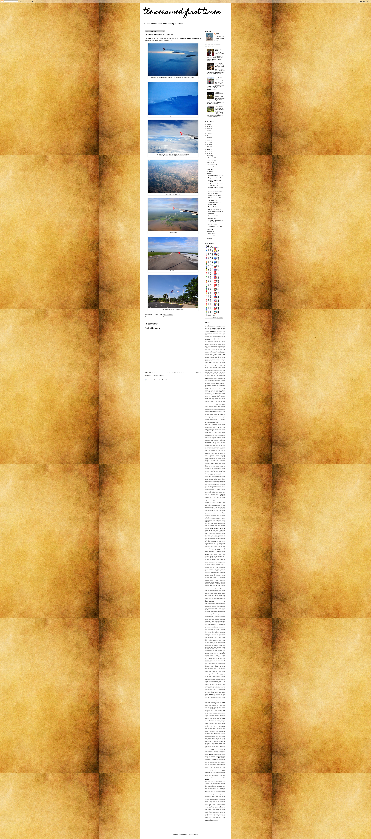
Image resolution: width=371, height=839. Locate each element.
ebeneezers (208, 447)
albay (215, 329)
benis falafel (222, 364)
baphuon (218, 359)
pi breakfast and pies (216, 658)
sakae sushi (222, 692)
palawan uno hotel (220, 639)
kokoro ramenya (209, 551)
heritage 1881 (215, 492)
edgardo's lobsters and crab (211, 448)
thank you (219, 759)
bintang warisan (209, 372)
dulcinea (223, 443)
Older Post (198, 372)
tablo (215, 746)
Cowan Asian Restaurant (214, 209)
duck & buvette (216, 443)
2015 (208, 147)
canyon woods (221, 399)
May (209, 173)
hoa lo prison (221, 497)
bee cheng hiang (220, 362)
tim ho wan (220, 769)
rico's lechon (216, 684)
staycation (222, 726)
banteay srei (208, 359)
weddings (210, 801)
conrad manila (209, 419)
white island (216, 802)
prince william (212, 669)
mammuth (184, 834)
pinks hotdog (221, 660)
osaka (211, 637)
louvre (206, 574)
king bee (221, 548)
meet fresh (208, 605)
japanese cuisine (219, 528)
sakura (206, 694)
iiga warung (211, 518)
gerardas (216, 471)
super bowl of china (213, 736)
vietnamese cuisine (209, 796)
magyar (223, 578)
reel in (223, 681)
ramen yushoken (214, 678)
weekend (222, 801)
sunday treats (213, 733)
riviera (221, 684)
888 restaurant (218, 325)
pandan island (217, 642)
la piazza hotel (215, 559)
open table (218, 635)
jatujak (206, 530)
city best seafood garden (211, 414)
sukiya (217, 730)
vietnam (222, 793)
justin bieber (211, 535)
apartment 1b (208, 337)
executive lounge (209, 456)
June (209, 171)
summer (222, 730)
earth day (207, 445)
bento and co (208, 365)
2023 (208, 128)
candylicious (222, 398)
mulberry (218, 617)
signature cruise (221, 707)
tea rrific (220, 752)
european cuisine (214, 455)
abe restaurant (208, 326)
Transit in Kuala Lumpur (214, 207)
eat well (223, 445)
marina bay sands (213, 595)
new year (216, 624)
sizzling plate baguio (219, 712)
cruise (217, 427)
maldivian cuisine (220, 583)
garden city (210, 468)
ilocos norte (222, 518)
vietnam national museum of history (215, 794)
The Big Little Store (213, 224)
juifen (206, 535)
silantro (206, 708)
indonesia (208, 521)
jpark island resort (215, 533)
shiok (210, 705)
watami (216, 799)
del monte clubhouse (211, 437)
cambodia (155, 316)
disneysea (207, 442)
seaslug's (222, 700)
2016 (208, 144)
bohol (212, 375)
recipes (223, 679)
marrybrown (216, 598)
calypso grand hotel (220, 394)
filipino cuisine (210, 460)
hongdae (207, 502)
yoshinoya (220, 814)
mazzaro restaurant (209, 603)
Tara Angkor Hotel (213, 193)
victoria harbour (215, 793)
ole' (216, 634)
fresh (220, 463)
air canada (217, 328)
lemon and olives (217, 567)
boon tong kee (221, 377)
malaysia (217, 582)
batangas (207, 360)
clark (206, 416)
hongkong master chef (210, 503)
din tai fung (213, 440)
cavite (206, 404)
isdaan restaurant (215, 523)
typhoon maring (216, 783)
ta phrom (219, 744)
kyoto (216, 557)
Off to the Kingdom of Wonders (216, 198)
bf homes (218, 367)
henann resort (221, 491)
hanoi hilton (219, 486)
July (209, 169)
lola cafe (210, 572)
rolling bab (222, 686)
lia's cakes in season (220, 569)
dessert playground (220, 439)
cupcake (207, 429)
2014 (208, 149)
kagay (219, 536)
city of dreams (221, 414)
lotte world (222, 572)
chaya (213, 406)
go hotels (222, 473)
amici (206, 333)
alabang (211, 329)
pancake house (218, 640)
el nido (212, 450)
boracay (207, 378)
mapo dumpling (216, 591)
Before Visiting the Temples (215, 191)
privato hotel (208, 671)
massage (210, 600)
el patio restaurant (217, 451)
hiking (212, 495)
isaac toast (207, 523)
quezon (221, 674)
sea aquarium (216, 699)
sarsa (220, 697)
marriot (206, 598)
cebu (217, 404)
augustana (214, 344)
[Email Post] (161, 314)
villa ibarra (213, 797)
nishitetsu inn (210, 627)
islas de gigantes (209, 525)
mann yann (210, 591)
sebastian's (207, 702)
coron (219, 421)
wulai (217, 809)
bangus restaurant (209, 357)
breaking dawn (208, 381)
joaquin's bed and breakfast (218, 531)
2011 (208, 156)
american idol (221, 331)
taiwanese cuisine (213, 748)
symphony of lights (209, 743)
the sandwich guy (220, 767)
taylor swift (216, 752)
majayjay (207, 580)
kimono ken (222, 546)
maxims (216, 601)
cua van (222, 427)
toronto (206, 775)
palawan (213, 639)
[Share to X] (168, 315)
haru (210, 487)
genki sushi (219, 469)
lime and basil (213, 570)
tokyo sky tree (214, 772)
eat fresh (218, 445)
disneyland (222, 440)
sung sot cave (221, 733)
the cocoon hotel (212, 762)
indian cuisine (221, 520)
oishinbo (223, 630)
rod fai (217, 686)
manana (207, 588)
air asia (150, 316)
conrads (215, 419)
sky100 (206, 713)
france (208, 463)
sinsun (211, 712)
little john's (219, 570)
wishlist (223, 806)
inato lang (215, 520)
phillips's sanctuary (209, 656)
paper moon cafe (209, 645)
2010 (208, 239)
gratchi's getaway (213, 479)
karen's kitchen (213, 539)
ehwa (223, 448)
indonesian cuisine (215, 521)
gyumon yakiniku (212, 482)
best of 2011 (219, 365)
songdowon (214, 716)
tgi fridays (215, 757)
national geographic (220, 622)
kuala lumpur (221, 556)
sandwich (207, 697)
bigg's (218, 370)
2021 (208, 133)
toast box (212, 770)
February (210, 233)
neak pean (207, 624)
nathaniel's (211, 622)
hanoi (214, 486)
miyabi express (212, 613)
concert (216, 417)
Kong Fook (211, 213)
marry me (211, 598)
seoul (223, 702)
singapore (212, 708)
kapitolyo (207, 539)
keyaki (213, 543)
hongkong (213, 502)
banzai (213, 359)
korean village (218, 554)
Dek (217, 33)
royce (212, 690)
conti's (215, 421)
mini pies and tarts (216, 609)
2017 (208, 142)
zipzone (219, 819)
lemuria (210, 569)
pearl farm (217, 650)
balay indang (213, 354)
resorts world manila (214, 682)
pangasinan (212, 643)
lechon (221, 565)
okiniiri (213, 632)
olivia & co (207, 635)
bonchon (214, 377)
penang (210, 652)
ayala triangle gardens (214, 346)
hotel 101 (211, 507)
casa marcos (208, 403)
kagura (223, 536)
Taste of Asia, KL (212, 204)
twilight (220, 781)
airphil (206, 329)
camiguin (214, 396)
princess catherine (220, 669)
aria (221, 339)
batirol (211, 360)
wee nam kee (216, 801)
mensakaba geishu (216, 605)
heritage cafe (222, 492)
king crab (210, 549)
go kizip (207, 474)
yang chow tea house (214, 812)
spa (210, 720)
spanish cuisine (221, 720)
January (210, 236)
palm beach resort (209, 640)
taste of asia (219, 751)
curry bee (220, 429)
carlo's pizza (212, 401)
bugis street (214, 385)
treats (222, 777)
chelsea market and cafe (218, 407)
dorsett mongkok (221, 442)
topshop (223, 774)
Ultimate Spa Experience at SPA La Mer (219, 94)
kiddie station (214, 546)
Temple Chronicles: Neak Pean (216, 175)
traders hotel (219, 775)
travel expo (216, 777)
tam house (220, 748)
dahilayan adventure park (218, 430)
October (210, 162)
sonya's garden (221, 716)
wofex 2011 (211, 807)
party (219, 648)
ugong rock (214, 784)
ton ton (223, 772)
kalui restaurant (209, 538)
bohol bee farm (217, 375)
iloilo (211, 520)
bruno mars (207, 383)
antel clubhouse (209, 336)
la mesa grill (208, 559)
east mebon (213, 445)
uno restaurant (216, 789)
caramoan (207, 401)
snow (217, 715)
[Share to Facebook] (170, 315)
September (211, 164)
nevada (212, 624)
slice (212, 713)
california (212, 395)
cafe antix (210, 390)
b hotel (221, 347)
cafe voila (214, 393)
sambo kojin (215, 694)
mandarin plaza (213, 588)
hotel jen (214, 508)
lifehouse (207, 570)
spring (206, 725)
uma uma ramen (218, 786)
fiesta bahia (212, 458)
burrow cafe (208, 388)
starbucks (210, 726)
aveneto (207, 346)
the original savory (213, 765)
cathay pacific (221, 403)
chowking (211, 412)
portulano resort (209, 666)
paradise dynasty (218, 645)
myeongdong (208, 621)
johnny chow (208, 533)
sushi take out (209, 739)
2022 (208, 131)
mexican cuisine (221, 606)
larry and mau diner (215, 562)
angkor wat (218, 334)
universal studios (221, 788)
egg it (220, 448)
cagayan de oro (221, 393)
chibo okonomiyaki (220, 409)
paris (212, 647)
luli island (218, 574)
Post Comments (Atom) (158, 375)
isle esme (217, 525)
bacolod (209, 349)
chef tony (217, 406)
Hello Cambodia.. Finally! (214, 195)
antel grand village (217, 336)
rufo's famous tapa (218, 690)
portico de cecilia (209, 665)
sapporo (217, 697)
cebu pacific (222, 404)
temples (211, 754)
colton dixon (211, 417)
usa (215, 791)
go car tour (217, 473)
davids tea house (213, 434)
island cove (222, 523)
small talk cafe (216, 713)
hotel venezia (208, 512)
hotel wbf (215, 512)
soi (224, 715)
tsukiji (223, 780)
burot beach (222, 386)
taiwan (207, 748)
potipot (216, 666)
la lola (223, 557)
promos (219, 671)
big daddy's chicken (214, 368)
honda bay (222, 500)
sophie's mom (208, 718)
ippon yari (222, 521)
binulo (215, 372)
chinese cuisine (213, 411)
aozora (223, 336)
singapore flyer (221, 708)
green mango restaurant (211, 481)
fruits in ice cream (213, 465)
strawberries (219, 728)
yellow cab (210, 814)
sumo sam (218, 731)
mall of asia (216, 585)
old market (217, 632)
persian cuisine (209, 653)
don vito (214, 442)
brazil (209, 380)
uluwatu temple (210, 786)
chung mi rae (222, 412)
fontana (212, 461)
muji (214, 617)
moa (221, 613)
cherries (207, 409)
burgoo (217, 386)
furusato (221, 466)
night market (216, 626)
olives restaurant (221, 634)
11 (205, 325)
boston (219, 378)
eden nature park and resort (218, 447)
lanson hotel (208, 562)
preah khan (217, 668)
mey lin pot (208, 608)
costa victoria (215, 422)
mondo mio (216, 614)
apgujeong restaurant (219, 337)
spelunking (219, 721)
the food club (211, 764)
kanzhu (223, 538)
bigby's (215, 370)
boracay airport (213, 378)
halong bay (210, 486)
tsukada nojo (218, 780)
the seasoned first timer (182, 12)
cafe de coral (211, 391)
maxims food (222, 601)
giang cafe (222, 471)
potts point (222, 666)
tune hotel (207, 781)
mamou (223, 587)
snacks (206, 715)
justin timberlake (219, 535)
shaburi (212, 703)
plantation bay (208, 661)
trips (164, 316)
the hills (221, 764)
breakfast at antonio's (220, 380)
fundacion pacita (215, 466)
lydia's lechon (213, 577)
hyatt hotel (219, 515)
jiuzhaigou (207, 531)
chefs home (208, 407)
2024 (208, 126)
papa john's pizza (220, 643)
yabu (215, 810)
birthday (219, 372)
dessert (211, 439)
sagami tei (211, 692)
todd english (218, 770)
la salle (221, 559)
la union (216, 561)
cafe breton (216, 390)
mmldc (217, 613)
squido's (210, 725)
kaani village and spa (213, 536)
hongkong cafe (221, 502)
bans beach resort (220, 357)
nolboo (220, 627)
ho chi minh (213, 497)
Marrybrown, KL (212, 200)
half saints (216, 484)
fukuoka (221, 465)
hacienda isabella (221, 482)
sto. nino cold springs (210, 728)
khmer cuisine (212, 544)
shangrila (217, 703)
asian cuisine (209, 343)
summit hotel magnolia (210, 731)
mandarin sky (221, 588)
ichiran (206, 518)
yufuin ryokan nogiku (210, 817)
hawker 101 (213, 489)
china (206, 411)
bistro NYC (211, 373)
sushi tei (215, 739)
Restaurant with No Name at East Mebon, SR (215, 184)
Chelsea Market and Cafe (215, 226)
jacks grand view (217, 526)
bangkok (213, 356)
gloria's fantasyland (209, 473)
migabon (210, 609)
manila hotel (212, 590)
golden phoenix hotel (217, 476)
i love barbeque (221, 517)
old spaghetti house (210, 634)
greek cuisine (221, 479)
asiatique (217, 343)
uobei (212, 791)
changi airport (208, 406)
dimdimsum (207, 440)
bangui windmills (221, 355)
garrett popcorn (217, 468)
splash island (221, 723)
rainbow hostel (212, 676)
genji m (215, 469)
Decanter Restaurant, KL (214, 202)
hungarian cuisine (210, 513)
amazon (207, 331)
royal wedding (213, 689)
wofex (206, 807)
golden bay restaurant (215, 474)
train (224, 775)
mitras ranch (217, 611)
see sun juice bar (217, 702)
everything (222, 455)
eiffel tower (207, 450)
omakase (213, 635)
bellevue (211, 364)
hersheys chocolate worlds (212, 494)
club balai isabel (217, 416)
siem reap (160, 316)
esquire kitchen (221, 453)
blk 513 (220, 373)
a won (223, 325)
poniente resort (211, 663)
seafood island (215, 700)
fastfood (223, 456)
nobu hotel (215, 627)
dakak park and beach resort (213, 432)
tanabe (212, 749)
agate (213, 328)
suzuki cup (210, 741)
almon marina (221, 329)
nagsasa (220, 621)
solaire (206, 716)
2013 (208, 151)
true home (212, 780)
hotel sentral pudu (220, 510)
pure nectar (208, 674)
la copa (220, 557)
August (210, 167)
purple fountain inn (215, 674)
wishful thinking (217, 806)
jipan (224, 530)
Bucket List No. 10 (213, 216)
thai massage (208, 759)
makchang (207, 582)
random (220, 678)
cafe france (219, 391)
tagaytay (219, 746)
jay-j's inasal (212, 530)
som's (210, 716)
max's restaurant (209, 601)
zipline (215, 819)
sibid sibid (214, 705)
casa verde (214, 403)
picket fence (213, 660)
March (210, 231)
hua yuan (222, 512)
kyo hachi (212, 557)
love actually (212, 574)
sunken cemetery (209, 735)
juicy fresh (222, 533)
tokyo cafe (208, 772)
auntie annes (221, 344)
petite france (217, 653)
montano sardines (214, 616)
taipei (223, 746)
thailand (214, 759)
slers (210, 713)
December (211, 158)
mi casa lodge (214, 608)
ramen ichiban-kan (220, 676)
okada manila (208, 632)
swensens (216, 741)
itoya (211, 526)
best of (214, 365)
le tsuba (218, 565)
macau (206, 578)
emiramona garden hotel (211, 453)
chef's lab (222, 406)
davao (206, 434)
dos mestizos (208, 443)
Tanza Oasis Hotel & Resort (215, 211)
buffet (217, 383)
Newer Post (148, 372)
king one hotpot (216, 549)
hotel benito (218, 507)
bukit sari (219, 385)
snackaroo (222, 713)
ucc (210, 784)
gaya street (210, 469)
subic (210, 730)
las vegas (221, 564)
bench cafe (216, 364)
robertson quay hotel (210, 686)
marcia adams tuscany (216, 593)
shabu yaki (207, 703)
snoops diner (212, 715)
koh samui (222, 549)
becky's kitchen (212, 362)
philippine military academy (217, 655)
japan (211, 528)
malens (207, 585)
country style (222, 422)
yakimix (218, 810)
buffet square (208, 385)
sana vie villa (221, 695)
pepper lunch (216, 652)
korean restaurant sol (220, 552)
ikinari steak (216, 518)
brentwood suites (217, 381)
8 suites (212, 325)
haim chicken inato (209, 484)
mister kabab (210, 611)
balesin (219, 354)
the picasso (220, 765)
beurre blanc (213, 367)
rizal (224, 684)
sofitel (221, 715)
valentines (222, 791)
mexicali (214, 606)
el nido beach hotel (218, 450)
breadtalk (212, 380)
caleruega (207, 394)
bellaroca (207, 364)
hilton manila (217, 495)
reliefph (207, 682)
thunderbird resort (209, 769)
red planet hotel (217, 681)
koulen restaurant (214, 556)
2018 (208, 140)
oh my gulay (217, 630)
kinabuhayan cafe (209, 548)
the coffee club (219, 762)
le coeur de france (212, 565)
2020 (208, 135)
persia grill (222, 652)
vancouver (207, 793)
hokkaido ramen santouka (212, 499)
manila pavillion (218, 590)
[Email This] (164, 315)
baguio (212, 351)
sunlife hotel (216, 735)
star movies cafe (216, 725)
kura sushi (207, 557)
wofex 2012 (217, 807)
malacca (212, 582)
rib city (211, 684)
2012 (208, 153)
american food (214, 331)
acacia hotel (217, 326)
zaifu (213, 819)
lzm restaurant (221, 577)
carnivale (218, 401)
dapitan (223, 432)
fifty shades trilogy (220, 458)
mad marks (211, 578)
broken (223, 381)
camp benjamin (221, 396)
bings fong (222, 370)
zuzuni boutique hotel (213, 820)
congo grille (222, 417)
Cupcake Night (212, 218)
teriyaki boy (207, 756)
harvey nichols (216, 487)
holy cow (215, 500)
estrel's (206, 455)
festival (206, 458)
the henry (216, 764)
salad (210, 694)
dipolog (217, 440)
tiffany (215, 769)
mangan (207, 590)
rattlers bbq (213, 679)
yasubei (221, 812)
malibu (210, 585)
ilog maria (207, 520)
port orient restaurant (220, 663)
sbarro (210, 699)
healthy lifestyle (211, 491)
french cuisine (214, 463)
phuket (209, 658)
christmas (215, 413)
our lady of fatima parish (219, 637)
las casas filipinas (215, 564)
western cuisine (209, 802)
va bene (218, 791)
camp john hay (209, 398)
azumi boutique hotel (214, 347)
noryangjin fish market (214, 629)
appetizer (208, 339)
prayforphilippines (209, 668)
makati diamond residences (217, 580)
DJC (211, 442)
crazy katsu (217, 425)
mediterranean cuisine (219, 603)
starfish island (216, 726)
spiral (216, 723)
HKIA (221, 495)
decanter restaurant (218, 435)
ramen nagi (207, 678)
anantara (210, 333)
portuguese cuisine (220, 665)
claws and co (211, 416)
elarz (224, 451)
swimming (222, 741)
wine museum (217, 804)
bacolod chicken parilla (217, 349)
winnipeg (210, 806)
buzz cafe (217, 388)
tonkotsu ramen (216, 774)
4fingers (208, 325)
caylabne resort (211, 404)
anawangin (215, 333)
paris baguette (217, 647)
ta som (212, 746)
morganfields (222, 616)
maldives (212, 583)
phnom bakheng (218, 656)
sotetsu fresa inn (217, 718)
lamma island (222, 561)
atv (210, 344)
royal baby (208, 687)
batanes (223, 359)
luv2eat (207, 577)
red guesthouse (209, 681)
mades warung (217, 578)
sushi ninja (222, 738)
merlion (209, 606)
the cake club (213, 761)
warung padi (208, 799)
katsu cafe (213, 541)
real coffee (218, 679)
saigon (216, 692)
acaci (213, 326)
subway (213, 730)
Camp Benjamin (219, 106)
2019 (208, 138)
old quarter (222, 632)
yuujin (210, 819)
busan (213, 388)
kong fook (215, 551)
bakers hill (219, 352)
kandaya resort (217, 538)
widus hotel (211, 804)
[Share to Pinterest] (172, 315)
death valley (211, 435)
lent (213, 569)
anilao (223, 334)
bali (224, 354)
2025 (208, 124)
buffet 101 (222, 383)
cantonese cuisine (210, 399)
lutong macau (221, 575)
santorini (213, 697)
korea (219, 551)
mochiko (211, 614)
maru (221, 598)
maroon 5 (222, 596)
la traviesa (211, 561)
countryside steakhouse (211, 424)
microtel (219, 608)
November (211, 160)
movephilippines (208, 617)
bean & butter (216, 360)
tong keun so (208, 774)
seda (212, 702)
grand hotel (218, 478)
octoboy (211, 630)
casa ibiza (222, 401)
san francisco (212, 695)
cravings (212, 425)
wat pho (213, 799)
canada (216, 398)
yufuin (223, 815)
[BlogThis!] (166, 315)
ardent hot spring (216, 339)
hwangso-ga (214, 515)
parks (216, 648)
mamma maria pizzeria (214, 587)
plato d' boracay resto (217, 661)
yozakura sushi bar (216, 815)
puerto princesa (213, 673)
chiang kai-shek (212, 409)
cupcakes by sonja (213, 429)
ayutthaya (222, 346)
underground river (212, 788)
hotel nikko (219, 508)
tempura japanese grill (219, 754)
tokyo (223, 770)
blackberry (216, 373)
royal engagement (215, 687)
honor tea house (216, 505)
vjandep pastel (221, 797)
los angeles (216, 572)
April (209, 229)
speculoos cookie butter (210, 721)
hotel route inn (211, 510)
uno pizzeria (208, 789)
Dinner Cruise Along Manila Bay (219, 64)
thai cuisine (221, 757)
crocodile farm (211, 427)
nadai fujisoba (215, 621)
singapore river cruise (211, 710)
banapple (207, 355)
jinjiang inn (219, 530)
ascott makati (222, 341)
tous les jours (212, 775)
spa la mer (214, 720)
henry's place (208, 492)
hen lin (216, 491)
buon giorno (212, 386)
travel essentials (209, 777)
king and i (216, 548)
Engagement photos (218, 50)
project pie (214, 671)
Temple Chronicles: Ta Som (215, 178)
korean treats (209, 554)
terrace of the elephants (216, 756)
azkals (206, 347)
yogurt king (215, 814)
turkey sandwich (215, 781)
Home (173, 372)
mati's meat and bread (219, 600)
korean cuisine (211, 553)
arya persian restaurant (213, 341)
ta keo (214, 744)
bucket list (213, 383)
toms (219, 772)
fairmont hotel (217, 456)
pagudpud (207, 639)
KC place (219, 541)
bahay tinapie (213, 352)
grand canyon (211, 478)
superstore (216, 738)
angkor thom (212, 334)
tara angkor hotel (212, 751)
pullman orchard (221, 673)
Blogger (196, 834)
